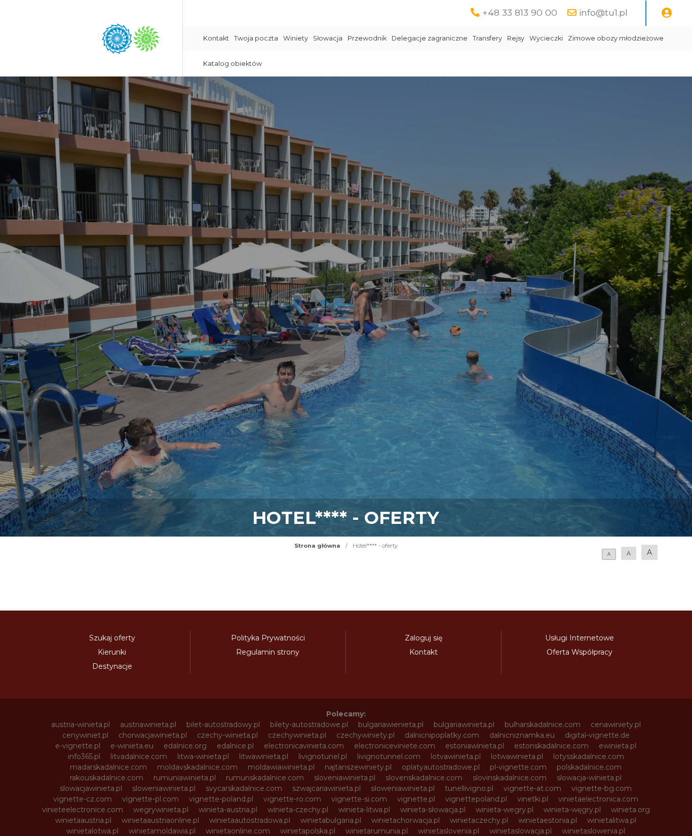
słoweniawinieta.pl (403, 788)
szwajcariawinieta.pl (326, 788)
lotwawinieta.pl (517, 756)
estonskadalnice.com (551, 745)
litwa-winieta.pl (203, 756)
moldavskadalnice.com (197, 767)
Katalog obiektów (232, 63)
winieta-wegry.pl (504, 809)
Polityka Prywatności (268, 637)
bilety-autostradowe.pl (309, 724)
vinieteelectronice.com (82, 809)
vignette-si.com (359, 799)
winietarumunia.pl (376, 830)
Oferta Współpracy (579, 652)
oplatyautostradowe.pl (441, 767)
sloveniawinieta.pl (344, 777)
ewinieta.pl (617, 745)
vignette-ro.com (292, 799)
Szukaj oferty (112, 637)
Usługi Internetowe (579, 637)
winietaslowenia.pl (593, 830)
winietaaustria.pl (83, 820)
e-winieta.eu (131, 745)
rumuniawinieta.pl (184, 777)
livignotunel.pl (322, 756)
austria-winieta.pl (80, 724)
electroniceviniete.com (394, 745)
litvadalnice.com (138, 756)
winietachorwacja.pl (405, 820)
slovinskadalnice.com (510, 777)
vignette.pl (416, 799)
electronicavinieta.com (304, 745)
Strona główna (317, 545)
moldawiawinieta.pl (281, 767)
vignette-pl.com (150, 799)
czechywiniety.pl (365, 735)
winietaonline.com (238, 830)
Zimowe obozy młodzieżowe (616, 38)
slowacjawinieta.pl (91, 788)
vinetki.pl (532, 799)
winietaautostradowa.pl (249, 820)
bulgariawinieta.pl (464, 724)
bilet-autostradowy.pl (223, 724)
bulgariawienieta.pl (391, 724)
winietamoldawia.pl (162, 830)
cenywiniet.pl (85, 735)
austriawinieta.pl (148, 724)
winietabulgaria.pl (330, 820)
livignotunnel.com (388, 756)
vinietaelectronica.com (598, 799)
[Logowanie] (666, 13)
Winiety (295, 38)
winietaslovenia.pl (448, 830)
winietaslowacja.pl (520, 830)
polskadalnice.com (589, 767)
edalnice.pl (235, 745)
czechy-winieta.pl (227, 735)
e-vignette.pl (77, 745)
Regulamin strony (267, 652)
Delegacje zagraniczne (430, 38)
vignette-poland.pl (221, 799)
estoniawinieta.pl (474, 745)
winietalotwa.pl (92, 830)
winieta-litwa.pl (364, 809)
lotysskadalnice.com (588, 756)
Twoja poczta (256, 38)
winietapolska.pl (307, 830)
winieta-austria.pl (228, 809)
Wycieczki (546, 38)
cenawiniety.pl (616, 724)
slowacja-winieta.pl (589, 777)
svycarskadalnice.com (244, 788)
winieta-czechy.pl (297, 809)
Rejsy (515, 38)
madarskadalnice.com (108, 767)
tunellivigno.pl (469, 788)
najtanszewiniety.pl (358, 767)
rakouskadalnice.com (106, 777)
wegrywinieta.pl (160, 809)
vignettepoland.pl (476, 799)
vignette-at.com (532, 788)
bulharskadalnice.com (543, 724)
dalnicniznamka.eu (522, 735)
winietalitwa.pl (611, 820)
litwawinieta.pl (263, 756)
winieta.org (630, 809)
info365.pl (84, 756)
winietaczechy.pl (479, 820)
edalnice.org (185, 745)
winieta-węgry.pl (572, 809)
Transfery (487, 38)
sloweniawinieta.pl (164, 788)
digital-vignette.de (597, 735)
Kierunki (112, 652)
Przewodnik (367, 38)
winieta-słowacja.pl (433, 809)
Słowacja (327, 38)
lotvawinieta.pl (456, 756)
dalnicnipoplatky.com (442, 735)
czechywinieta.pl (297, 735)
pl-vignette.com (518, 767)
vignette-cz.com (82, 799)
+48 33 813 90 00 (519, 12)
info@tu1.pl (603, 12)
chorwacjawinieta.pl (153, 735)
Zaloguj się (423, 637)
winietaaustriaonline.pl (160, 820)
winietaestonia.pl (547, 820)
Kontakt (216, 38)
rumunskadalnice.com (265, 777)
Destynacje (112, 666)
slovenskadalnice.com (424, 777)
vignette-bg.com (601, 788)
